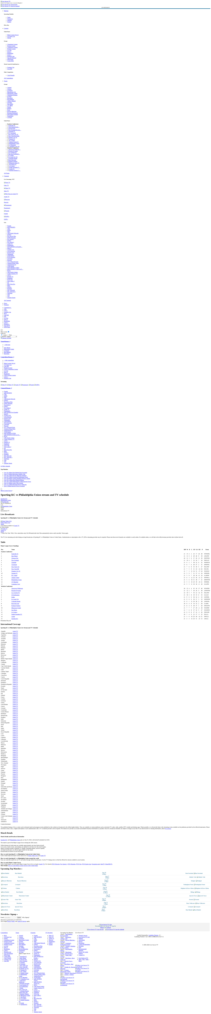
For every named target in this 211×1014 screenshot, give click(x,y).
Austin (13, 616)
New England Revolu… (14, 130)
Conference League (12, 47)
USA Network (11, 251)
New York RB (15, 569)
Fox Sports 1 (10, 239)
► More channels (5, 466)
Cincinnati (14, 564)
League (4, 335)
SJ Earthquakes (15, 595)
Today (9, 17)
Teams (5, 81)
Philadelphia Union (14, 143)
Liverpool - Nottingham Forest (65, 943)
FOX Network (56, 864)
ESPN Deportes (11, 237)
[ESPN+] (37, 385)
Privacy (81, 941)
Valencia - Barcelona (69, 973)
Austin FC (12, 169)
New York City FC (13, 134)
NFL (83, 959)
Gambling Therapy (153, 935)
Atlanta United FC (14, 142)
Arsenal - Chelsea (69, 974)
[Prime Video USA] (6, 521)
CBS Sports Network (12, 233)
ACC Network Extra (12, 261)
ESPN (9, 230)
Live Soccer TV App (84, 937)
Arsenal (9, 87)
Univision (9, 258)
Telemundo (10, 254)
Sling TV (51, 935)
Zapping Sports (11, 297)
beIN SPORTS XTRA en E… (15, 269)
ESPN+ (9, 240)
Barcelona (10, 98)
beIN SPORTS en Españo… (14, 246)
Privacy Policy (11, 921)
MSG (8, 285)
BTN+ (9, 270)
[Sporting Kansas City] (5, 502)
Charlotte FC (11, 131)
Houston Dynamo (13, 151)
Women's (6, 305)
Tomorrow (10, 19)
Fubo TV (51, 937)
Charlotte (13, 562)
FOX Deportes (11, 257)
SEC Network (11, 290)
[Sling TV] (10, 385)
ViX (8, 296)
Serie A (9, 52)
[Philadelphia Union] (6, 506)
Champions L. (7, 307)
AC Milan (10, 105)
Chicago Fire (11, 128)
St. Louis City (15, 599)
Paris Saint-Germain (12, 114)
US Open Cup (11, 36)
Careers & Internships (84, 944)
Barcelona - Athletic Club (65, 937)
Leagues (6, 28)
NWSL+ (9, 287)
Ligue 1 (9, 55)
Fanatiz (9, 226)
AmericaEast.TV (11, 264)
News (5, 303)
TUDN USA (10, 249)
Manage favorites (6, 338)
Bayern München (11, 111)
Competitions (4, 357)
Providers (81, 946)
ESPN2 (9, 234)
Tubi (8, 294)
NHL (87, 959)
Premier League (11, 49)
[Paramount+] (25, 385)
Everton (9, 96)
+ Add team (7, 344)
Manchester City (11, 92)
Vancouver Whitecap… (14, 149)
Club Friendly (11, 75)
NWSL (9, 38)
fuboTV (9, 248)
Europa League (11, 46)
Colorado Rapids (12, 158)
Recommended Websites (82, 949)
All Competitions (8, 78)
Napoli (9, 107)
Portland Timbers (12, 161)
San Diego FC (12, 164)
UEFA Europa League (10, 375)
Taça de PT (7, 325)
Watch (2, 507)
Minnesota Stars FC (14, 163)
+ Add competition (9, 360)
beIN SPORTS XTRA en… (38, 982)
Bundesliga (10, 53)
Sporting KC (4, 499)
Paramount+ (10, 245)
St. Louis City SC (13, 157)
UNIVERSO (10, 255)
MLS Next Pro (11, 284)
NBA (80, 959)
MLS (5, 313)
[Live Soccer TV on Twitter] (67, 982)
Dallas (13, 597)
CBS (8, 229)
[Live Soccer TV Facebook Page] (67, 979)
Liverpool (9, 90)
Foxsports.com (95, 864)
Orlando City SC (12, 137)
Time (10, 335)
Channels (6, 176)
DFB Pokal (10, 59)
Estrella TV (10, 276)
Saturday (9, 20)
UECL (6, 310)
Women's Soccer (83, 935)
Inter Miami (14, 556)
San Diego (14, 610)
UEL (5, 309)
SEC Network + (11, 291)
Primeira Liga (10, 56)
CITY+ (9, 275)
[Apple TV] (17, 385)
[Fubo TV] (4, 385)
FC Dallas (11, 155)
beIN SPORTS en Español (11, 412)
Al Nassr (9, 117)
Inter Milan (10, 104)
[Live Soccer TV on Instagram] (67, 985)
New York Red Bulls (13, 136)
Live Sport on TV (83, 958)
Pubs (80, 947)
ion (8, 282)
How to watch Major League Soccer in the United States (23, 865)
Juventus (9, 102)
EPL (5, 316)
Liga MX (9, 69)
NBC (8, 232)
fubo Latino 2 (10, 281)
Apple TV (10, 243)
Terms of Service (21, 921)
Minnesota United (16, 608)
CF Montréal (12, 145)
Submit (19, 917)
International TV (5, 510)
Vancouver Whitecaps (17, 588)
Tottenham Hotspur (12, 95)
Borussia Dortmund (12, 113)
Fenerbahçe (10, 116)
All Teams (6, 173)
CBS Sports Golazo (12, 272)
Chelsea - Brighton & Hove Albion (67, 946)
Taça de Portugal (11, 58)
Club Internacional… (13, 127)
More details (5, 527)
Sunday (9, 22)
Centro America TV (12, 273)
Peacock (9, 260)
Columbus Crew (15, 584)
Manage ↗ (7, 341)
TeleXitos (9, 293)
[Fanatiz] (31, 385)
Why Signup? (25, 917)
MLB (80, 961)
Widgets (81, 938)
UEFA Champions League (11, 369)
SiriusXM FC (108, 864)
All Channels (7, 300)
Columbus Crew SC (14, 146)
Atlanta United (15, 577)
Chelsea (9, 89)
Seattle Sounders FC (16, 614)
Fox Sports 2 (10, 242)
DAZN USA (10, 252)
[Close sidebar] (1, 489)
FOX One (10, 279)
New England (15, 560)
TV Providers (49, 932)
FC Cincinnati (12, 133)
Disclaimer (81, 943)
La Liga (9, 50)
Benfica (9, 108)
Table (2, 509)
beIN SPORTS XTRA (13, 267)
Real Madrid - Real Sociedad (66, 935)
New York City (15, 567)
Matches (6, 11)
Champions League (12, 44)
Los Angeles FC (12, 152)
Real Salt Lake (12, 160)
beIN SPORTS (11, 227)
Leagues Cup (10, 67)
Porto (8, 110)
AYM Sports (10, 266)
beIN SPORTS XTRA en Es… (12, 435)
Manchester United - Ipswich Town (66, 952)
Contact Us (81, 955)
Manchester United (12, 93)
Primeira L (7, 324)
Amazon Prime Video (13, 263)
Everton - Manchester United (65, 970)
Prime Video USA (5, 522)
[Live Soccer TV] (5, 1)
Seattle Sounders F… (14, 167)
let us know (168, 828)
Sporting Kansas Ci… (15, 170)
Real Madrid (10, 99)
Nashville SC (11, 125)
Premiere (9, 288)
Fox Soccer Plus (11, 236)
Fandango (10, 278)
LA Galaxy (12, 166)
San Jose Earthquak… (14, 154)
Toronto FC (12, 139)
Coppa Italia (10, 61)
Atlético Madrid (11, 101)
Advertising (82, 940)
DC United (12, 140)
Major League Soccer (13, 35)
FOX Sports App (86, 864)
